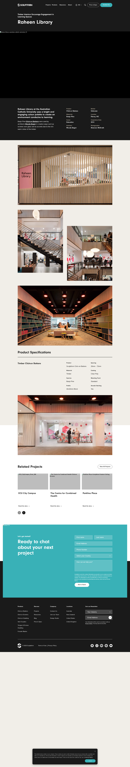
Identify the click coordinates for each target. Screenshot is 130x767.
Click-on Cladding (23, 618)
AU (79, 5)
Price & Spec (38, 621)
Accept (90, 760)
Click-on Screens (23, 614)
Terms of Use (42, 645)
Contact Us (53, 611)
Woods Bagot (30, 124)
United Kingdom (71, 621)
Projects (36, 611)
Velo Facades (22, 621)
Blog (35, 618)
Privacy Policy (89, 757)
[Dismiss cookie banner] (95, 751)
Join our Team (54, 614)
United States (70, 618)
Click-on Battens (32, 121)
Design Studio (54, 618)
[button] (23, 512)
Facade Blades (22, 631)
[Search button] (85, 5)
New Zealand (70, 614)
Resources (37, 614)
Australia (69, 611)
